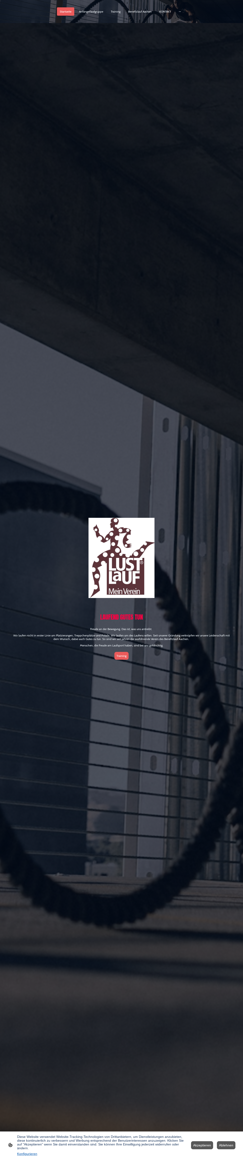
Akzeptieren (202, 1145)
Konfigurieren (27, 1154)
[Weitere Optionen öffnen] (180, 12)
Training (121, 656)
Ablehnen (226, 1145)
